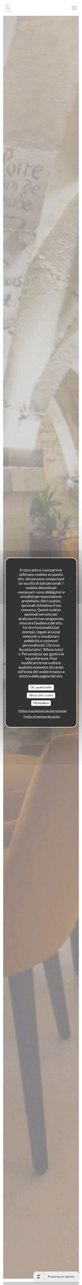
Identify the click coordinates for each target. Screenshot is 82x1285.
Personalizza (41, 703)
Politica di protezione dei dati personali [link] (42, 711)
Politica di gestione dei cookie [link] (42, 716)
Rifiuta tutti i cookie (41, 695)
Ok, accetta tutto (41, 687)
